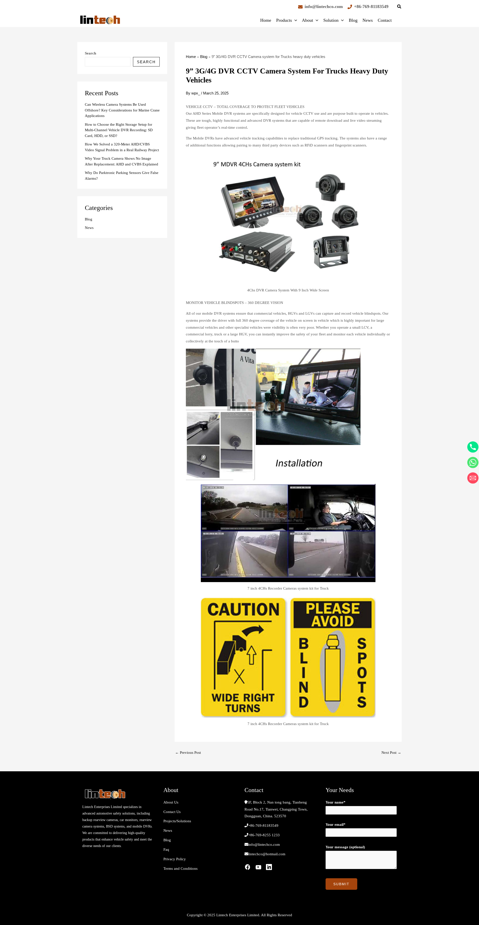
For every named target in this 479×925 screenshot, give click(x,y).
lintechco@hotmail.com (266, 854)
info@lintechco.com (324, 6)
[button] (399, 7)
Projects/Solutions (177, 821)
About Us (170, 802)
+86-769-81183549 (371, 6)
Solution (331, 20)
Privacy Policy (174, 859)
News (367, 20)
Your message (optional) (345, 847)
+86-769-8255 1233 (264, 835)
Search (90, 53)
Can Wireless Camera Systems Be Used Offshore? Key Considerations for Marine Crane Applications (122, 110)
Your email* (336, 825)
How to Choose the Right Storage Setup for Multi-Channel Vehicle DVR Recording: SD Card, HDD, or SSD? (119, 130)
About (307, 20)
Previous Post (188, 753)
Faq (166, 850)
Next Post (391, 753)
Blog (353, 20)
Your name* (336, 802)
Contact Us (172, 812)
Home (265, 20)
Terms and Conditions (180, 869)
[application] (294, 20)
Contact (385, 20)
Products (284, 20)
